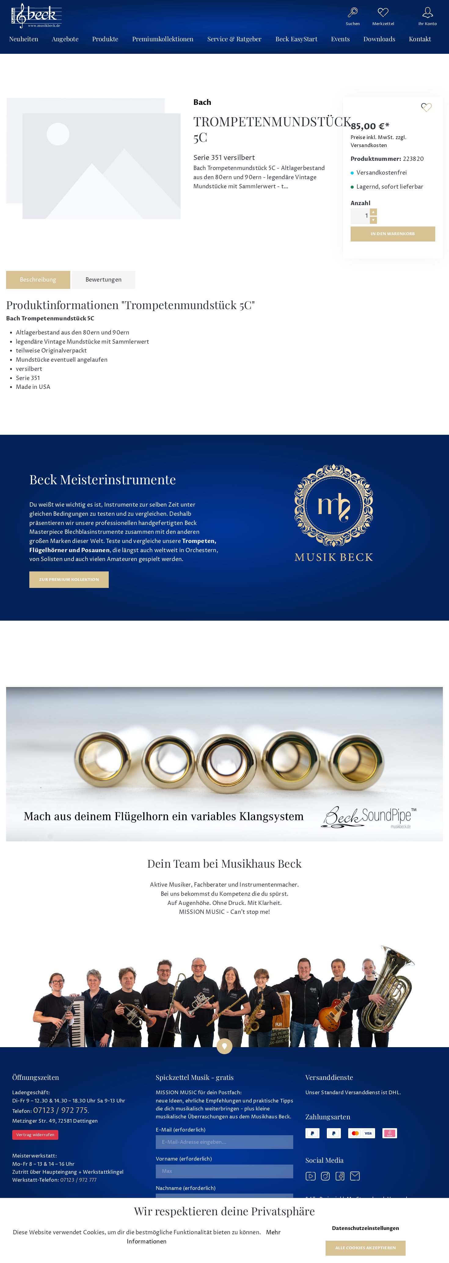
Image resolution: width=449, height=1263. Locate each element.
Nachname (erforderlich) (186, 1188)
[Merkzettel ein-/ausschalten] (426, 107)
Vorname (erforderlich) (184, 1159)
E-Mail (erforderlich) (181, 1130)
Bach (202, 103)
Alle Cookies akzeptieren (365, 1248)
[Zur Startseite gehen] (36, 15)
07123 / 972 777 (78, 1180)
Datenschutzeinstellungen (365, 1228)
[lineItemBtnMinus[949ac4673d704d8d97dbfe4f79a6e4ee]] (373, 220)
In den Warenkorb (393, 234)
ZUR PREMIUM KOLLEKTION (69, 579)
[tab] (38, 280)
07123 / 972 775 (60, 1111)
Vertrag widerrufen (35, 1135)
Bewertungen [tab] (104, 280)
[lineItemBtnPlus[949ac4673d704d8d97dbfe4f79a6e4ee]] (373, 212)
